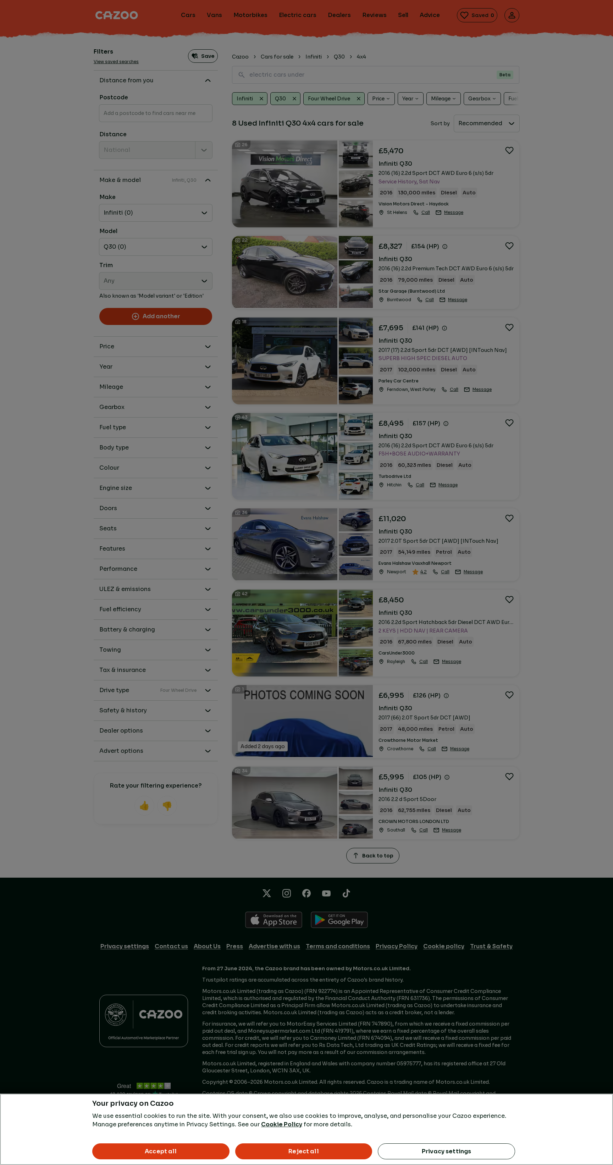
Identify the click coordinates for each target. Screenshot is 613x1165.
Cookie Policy (281, 1124)
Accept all (161, 1151)
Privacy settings (446, 1151)
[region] (306, 1129)
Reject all (303, 1151)
